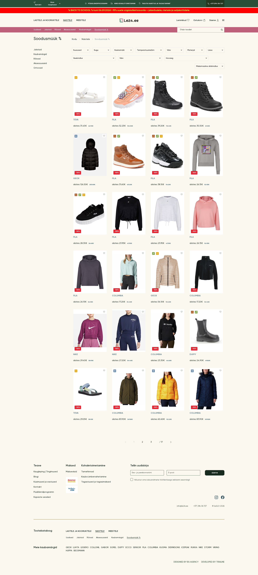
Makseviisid (71, 472)
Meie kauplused (52, 4)
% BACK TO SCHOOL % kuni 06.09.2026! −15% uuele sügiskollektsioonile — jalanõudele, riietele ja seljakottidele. (129, 10)
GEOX (68, 547)
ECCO (129, 547)
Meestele (81, 20)
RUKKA (194, 547)
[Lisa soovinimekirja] (104, 77)
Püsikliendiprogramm (44, 492)
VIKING (216, 547)
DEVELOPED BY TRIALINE (212, 562)
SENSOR (137, 547)
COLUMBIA (153, 547)
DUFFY (121, 547)
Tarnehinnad (87, 472)
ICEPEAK (185, 547)
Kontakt (38, 487)
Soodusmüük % (101, 30)
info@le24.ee (182, 506)
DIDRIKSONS (174, 547)
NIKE (201, 547)
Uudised (37, 30)
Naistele (67, 20)
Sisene (215, 473)
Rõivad (58, 30)
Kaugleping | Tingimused (46, 472)
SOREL (113, 547)
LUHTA (76, 547)
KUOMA (163, 547)
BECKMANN (79, 551)
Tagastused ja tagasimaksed (96, 482)
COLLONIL (95, 547)
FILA (144, 547)
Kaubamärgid (85, 30)
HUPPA (69, 551)
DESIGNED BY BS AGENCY (186, 562)
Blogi (36, 477)
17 (162, 442)
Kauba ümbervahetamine (93, 477)
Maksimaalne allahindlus (207, 66)
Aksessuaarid (70, 30)
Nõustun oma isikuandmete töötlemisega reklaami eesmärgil (162, 480)
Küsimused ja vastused (45, 482)
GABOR (105, 547)
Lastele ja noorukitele (46, 20)
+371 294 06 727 (200, 506)
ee (223, 20)
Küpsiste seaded (42, 497)
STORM (207, 547)
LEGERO (85, 547)
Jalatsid (47, 30)
